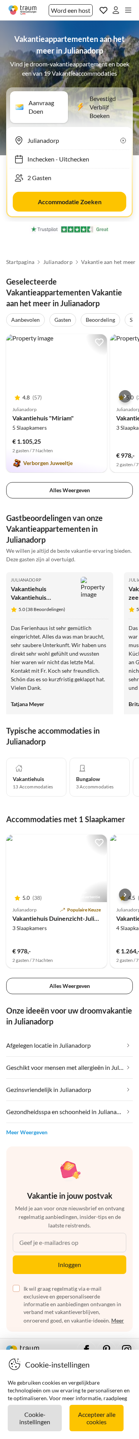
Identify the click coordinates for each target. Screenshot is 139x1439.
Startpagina (20, 262)
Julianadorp (58, 262)
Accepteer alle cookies (96, 1418)
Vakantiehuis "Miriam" (43, 418)
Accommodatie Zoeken (70, 201)
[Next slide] (125, 396)
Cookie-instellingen (34, 1418)
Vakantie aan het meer (108, 262)
